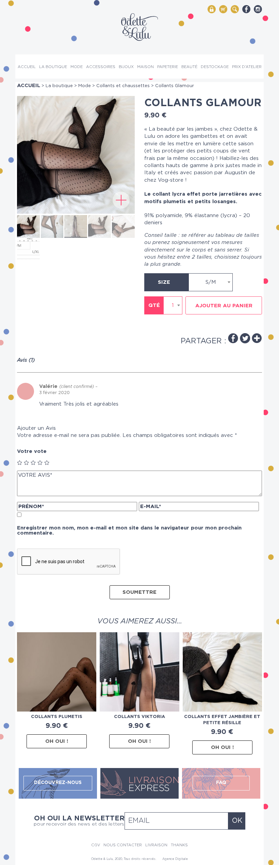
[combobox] (210, 282)
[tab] (28, 360)
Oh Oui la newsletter (79, 821)
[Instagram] (258, 9)
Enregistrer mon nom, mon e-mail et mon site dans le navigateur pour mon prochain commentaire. (129, 530)
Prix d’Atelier (247, 67)
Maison (145, 67)
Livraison (156, 845)
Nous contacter (122, 845)
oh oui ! (56, 741)
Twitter (245, 338)
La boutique (53, 67)
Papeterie (167, 67)
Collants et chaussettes (123, 86)
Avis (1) (26, 360)
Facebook (233, 338)
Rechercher (235, 8)
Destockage (215, 67)
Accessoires (100, 67)
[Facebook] (246, 9)
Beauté (189, 67)
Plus (257, 338)
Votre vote (32, 451)
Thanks (179, 845)
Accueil (27, 67)
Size (164, 282)
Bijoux (126, 67)
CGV (95, 845)
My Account (212, 8)
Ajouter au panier (223, 305)
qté (154, 305)
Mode (76, 67)
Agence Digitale (175, 859)
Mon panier (223, 8)
